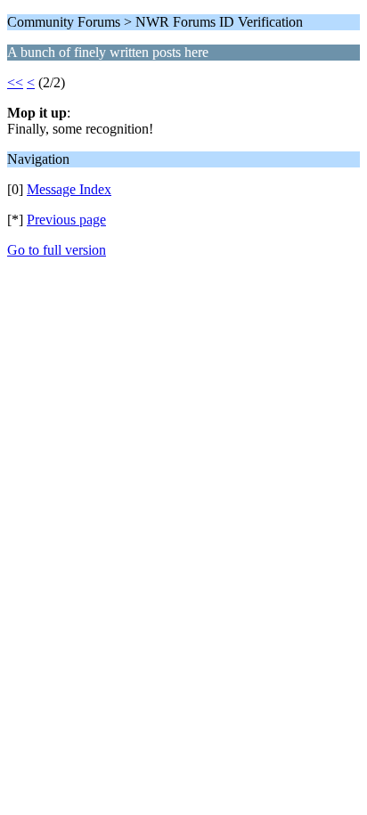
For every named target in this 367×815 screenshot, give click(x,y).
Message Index (69, 189)
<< (15, 82)
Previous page (66, 219)
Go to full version (56, 249)
